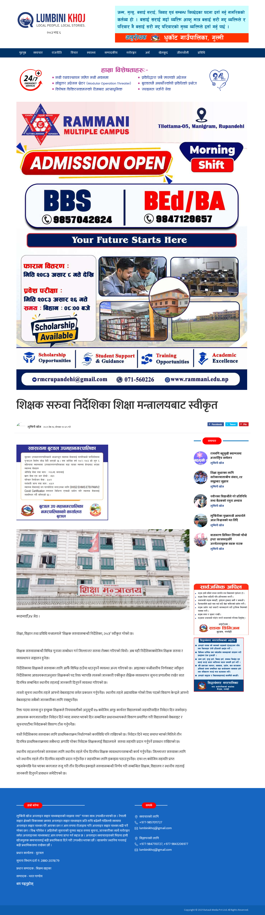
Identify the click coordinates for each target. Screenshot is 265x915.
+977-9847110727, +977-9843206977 (163, 844)
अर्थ (147, 52)
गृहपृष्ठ (22, 52)
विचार (74, 52)
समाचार (38, 52)
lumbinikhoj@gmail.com (155, 828)
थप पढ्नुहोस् (24, 884)
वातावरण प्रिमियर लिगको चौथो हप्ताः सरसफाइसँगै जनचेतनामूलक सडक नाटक (228, 539)
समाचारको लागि (149, 816)
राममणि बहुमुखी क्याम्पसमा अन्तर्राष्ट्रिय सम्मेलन (226, 455)
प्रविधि (201, 52)
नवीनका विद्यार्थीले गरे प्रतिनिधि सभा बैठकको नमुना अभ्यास (228, 498)
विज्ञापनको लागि (149, 838)
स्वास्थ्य (91, 52)
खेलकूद (163, 52)
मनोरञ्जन (131, 52)
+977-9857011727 (150, 822)
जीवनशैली (183, 52)
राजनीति (57, 52)
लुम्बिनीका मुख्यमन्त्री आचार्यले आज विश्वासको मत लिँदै (227, 518)
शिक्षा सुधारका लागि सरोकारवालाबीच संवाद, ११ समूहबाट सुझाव (226, 477)
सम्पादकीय (111, 52)
